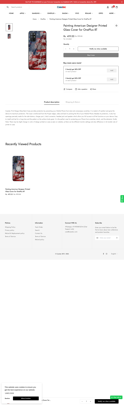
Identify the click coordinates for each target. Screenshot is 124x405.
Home (11, 13)
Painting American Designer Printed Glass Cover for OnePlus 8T (17, 190)
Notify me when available (98, 49)
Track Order (39, 227)
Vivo (77, 13)
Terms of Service (10, 236)
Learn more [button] (9, 393)
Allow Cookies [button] (26, 398)
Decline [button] (7, 398)
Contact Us (38, 233)
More (111, 13)
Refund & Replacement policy (14, 233)
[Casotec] (62, 7)
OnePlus (50, 13)
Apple (22, 13)
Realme (88, 13)
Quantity (66, 44)
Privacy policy (9, 230)
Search (37, 230)
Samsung (36, 13)
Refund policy (39, 239)
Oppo (101, 13)
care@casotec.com (71, 232)
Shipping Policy (10, 227)
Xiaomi (64, 13)
